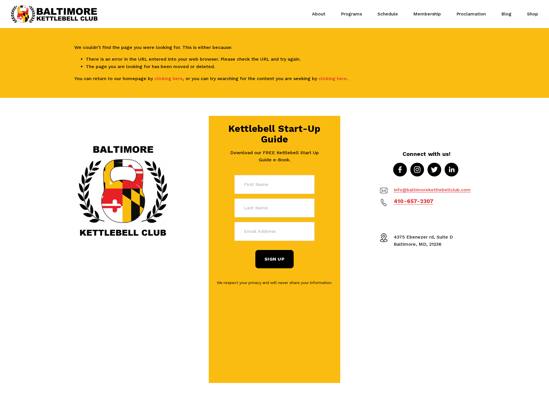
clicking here (168, 78)
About (318, 14)
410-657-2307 (413, 201)
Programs (351, 14)
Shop (532, 14)
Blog (506, 14)
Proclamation (471, 14)
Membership (427, 14)
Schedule (387, 14)
